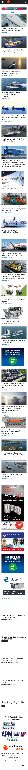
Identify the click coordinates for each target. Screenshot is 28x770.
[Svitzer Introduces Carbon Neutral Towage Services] (14, 466)
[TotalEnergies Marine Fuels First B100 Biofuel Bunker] (14, 131)
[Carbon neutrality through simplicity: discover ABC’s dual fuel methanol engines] (14, 290)
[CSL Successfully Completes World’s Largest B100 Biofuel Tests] (14, 445)
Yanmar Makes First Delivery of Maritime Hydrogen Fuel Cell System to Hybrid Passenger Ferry (13, 232)
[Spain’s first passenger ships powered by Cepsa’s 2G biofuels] (14, 245)
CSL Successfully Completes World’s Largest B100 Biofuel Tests (13, 454)
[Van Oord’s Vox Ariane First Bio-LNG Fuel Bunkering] (14, 42)
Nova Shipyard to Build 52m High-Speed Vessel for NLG (13, 703)
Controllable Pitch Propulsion (7, 662)
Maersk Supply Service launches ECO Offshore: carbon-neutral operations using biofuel (12, 408)
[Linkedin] (23, 765)
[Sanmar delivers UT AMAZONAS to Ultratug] (14, 672)
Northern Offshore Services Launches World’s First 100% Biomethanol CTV (11, 94)
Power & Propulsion (5, 619)
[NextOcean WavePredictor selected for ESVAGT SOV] (14, 629)
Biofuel (3, 47)
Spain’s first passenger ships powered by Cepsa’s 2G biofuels (12, 254)
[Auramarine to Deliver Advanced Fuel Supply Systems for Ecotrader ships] (14, 107)
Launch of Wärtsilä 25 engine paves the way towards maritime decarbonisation (13, 432)
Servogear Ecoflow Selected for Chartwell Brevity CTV (12, 659)
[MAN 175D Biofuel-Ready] (14, 313)
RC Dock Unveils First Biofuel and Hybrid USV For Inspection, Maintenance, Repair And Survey (13, 276)
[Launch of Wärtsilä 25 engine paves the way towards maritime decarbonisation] (14, 421)
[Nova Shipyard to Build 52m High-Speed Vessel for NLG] (14, 694)
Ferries (3, 705)
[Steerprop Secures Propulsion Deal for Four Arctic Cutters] (14, 607)
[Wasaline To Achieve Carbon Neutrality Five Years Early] (14, 63)
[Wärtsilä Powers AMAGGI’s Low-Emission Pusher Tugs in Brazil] (14, 20)
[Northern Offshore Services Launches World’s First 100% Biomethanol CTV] (14, 84)
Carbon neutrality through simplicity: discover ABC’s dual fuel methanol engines (13, 300)
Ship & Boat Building (5, 684)
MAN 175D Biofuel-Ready (10, 321)
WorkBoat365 (4, 32)
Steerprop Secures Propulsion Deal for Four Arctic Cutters (13, 616)
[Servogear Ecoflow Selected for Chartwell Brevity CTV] (14, 650)
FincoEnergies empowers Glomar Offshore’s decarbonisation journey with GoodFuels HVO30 (13, 209)
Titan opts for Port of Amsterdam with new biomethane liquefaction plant (13, 385)
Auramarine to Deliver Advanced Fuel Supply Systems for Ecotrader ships (13, 118)
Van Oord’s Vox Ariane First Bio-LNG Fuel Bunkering (12, 51)
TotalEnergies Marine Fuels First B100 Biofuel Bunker (12, 140)
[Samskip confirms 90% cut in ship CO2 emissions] (14, 332)
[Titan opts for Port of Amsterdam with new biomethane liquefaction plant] (14, 375)
